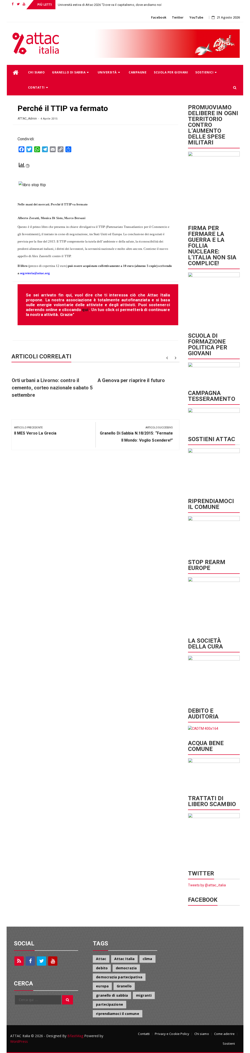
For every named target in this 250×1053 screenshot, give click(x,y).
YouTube (196, 17)
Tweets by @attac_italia (207, 885)
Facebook (158, 17)
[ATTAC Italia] (15, 72)
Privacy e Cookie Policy (172, 1034)
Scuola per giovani (171, 72)
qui (85, 309)
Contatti (36, 87)
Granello (124, 986)
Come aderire (224, 1034)
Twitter (178, 17)
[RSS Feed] (19, 961)
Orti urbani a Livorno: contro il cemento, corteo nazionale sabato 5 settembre (52, 387)
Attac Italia (124, 958)
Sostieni (229, 1043)
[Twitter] (41, 961)
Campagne (137, 72)
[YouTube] (52, 961)
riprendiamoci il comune (117, 1013)
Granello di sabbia (68, 72)
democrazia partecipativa (119, 977)
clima (147, 958)
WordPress (19, 1041)
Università (107, 72)
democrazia (126, 968)
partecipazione (109, 1004)
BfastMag (75, 1035)
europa (102, 986)
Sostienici (204, 72)
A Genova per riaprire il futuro (131, 380)
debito (102, 968)
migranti (144, 995)
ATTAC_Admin (27, 118)
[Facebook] (30, 961)
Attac (101, 958)
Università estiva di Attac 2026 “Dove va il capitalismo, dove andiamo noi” (110, 5)
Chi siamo (36, 72)
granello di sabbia (112, 995)
